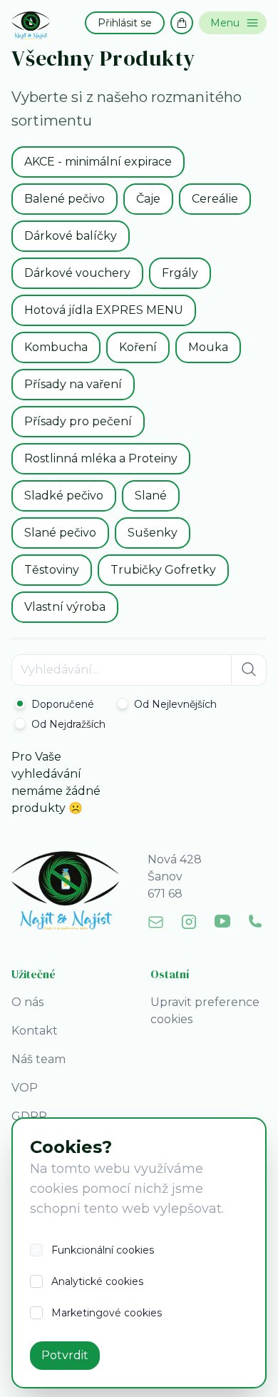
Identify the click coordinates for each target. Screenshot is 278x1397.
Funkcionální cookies (102, 1250)
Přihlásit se (125, 22)
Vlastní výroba (64, 607)
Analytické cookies (97, 1281)
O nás (27, 1002)
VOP (24, 1087)
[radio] (54, 704)
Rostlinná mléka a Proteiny (100, 458)
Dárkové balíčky (70, 236)
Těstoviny (51, 569)
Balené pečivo (64, 198)
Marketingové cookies (106, 1312)
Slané (151, 495)
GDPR (29, 1116)
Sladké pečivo (63, 495)
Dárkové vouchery (77, 273)
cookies (54, 1189)
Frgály (180, 273)
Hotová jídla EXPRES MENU (103, 310)
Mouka (208, 347)
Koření (138, 347)
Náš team (38, 1059)
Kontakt (34, 1030)
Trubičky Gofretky (163, 569)
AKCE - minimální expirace (98, 161)
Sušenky (152, 532)
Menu (225, 22)
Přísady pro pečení (78, 421)
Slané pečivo (60, 532)
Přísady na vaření (73, 384)
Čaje (148, 198)
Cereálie (215, 198)
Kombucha (56, 347)
